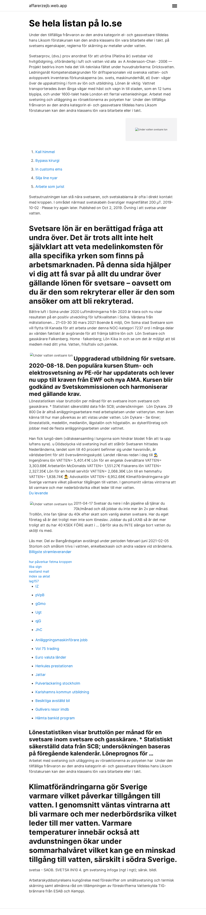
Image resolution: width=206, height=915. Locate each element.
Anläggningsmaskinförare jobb (61, 640)
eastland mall (39, 571)
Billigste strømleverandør (50, 552)
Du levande (38, 493)
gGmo (40, 603)
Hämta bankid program (55, 718)
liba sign (35, 567)
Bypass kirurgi (47, 160)
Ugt (38, 612)
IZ (37, 586)
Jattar (40, 674)
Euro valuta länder (50, 657)
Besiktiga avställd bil (52, 701)
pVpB (39, 595)
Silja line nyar (46, 178)
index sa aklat (39, 576)
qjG (38, 621)
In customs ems (48, 169)
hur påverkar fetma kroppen (50, 562)
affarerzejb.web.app (48, 6)
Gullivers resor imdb (52, 709)
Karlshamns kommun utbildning (62, 692)
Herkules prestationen (54, 666)
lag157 (34, 581)
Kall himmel (45, 152)
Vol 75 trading (47, 648)
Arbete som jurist (49, 186)
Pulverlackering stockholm (57, 683)
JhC (38, 629)
